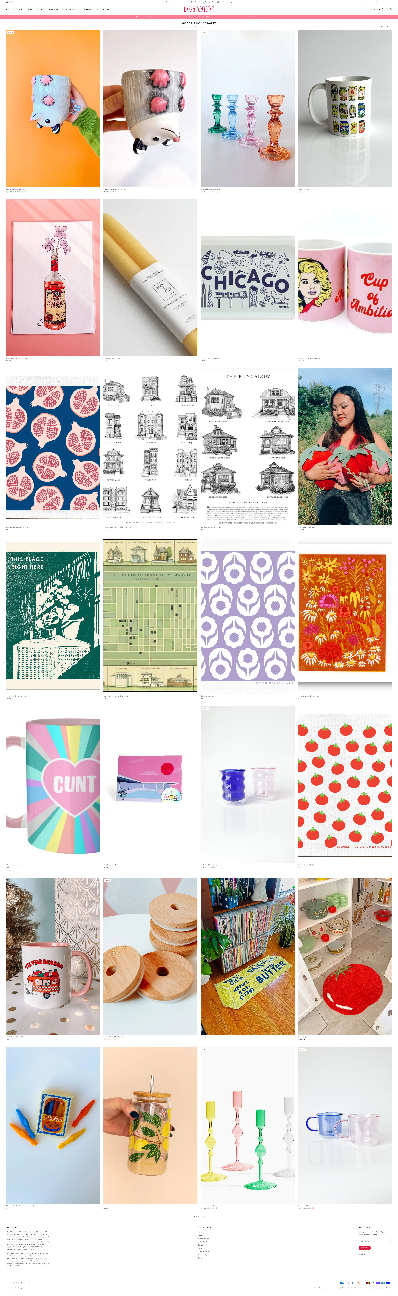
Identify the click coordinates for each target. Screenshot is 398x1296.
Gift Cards (378, 2)
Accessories (41, 9)
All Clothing (18, 9)
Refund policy (202, 1255)
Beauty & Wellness (68, 9)
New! (8, 9)
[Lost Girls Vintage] (199, 9)
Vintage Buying (203, 1238)
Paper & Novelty (85, 9)
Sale (96, 9)
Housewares (53, 9)
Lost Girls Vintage (17, 1288)
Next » (204, 1217)
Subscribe (364, 1248)
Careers (200, 1258)
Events (384, 2)
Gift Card (106, 9)
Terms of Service (203, 1252)
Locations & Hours (368, 2)
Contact (200, 1245)
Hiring (389, 2)
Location (201, 1235)
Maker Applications (205, 1242)
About (359, 2)
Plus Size (30, 9)
